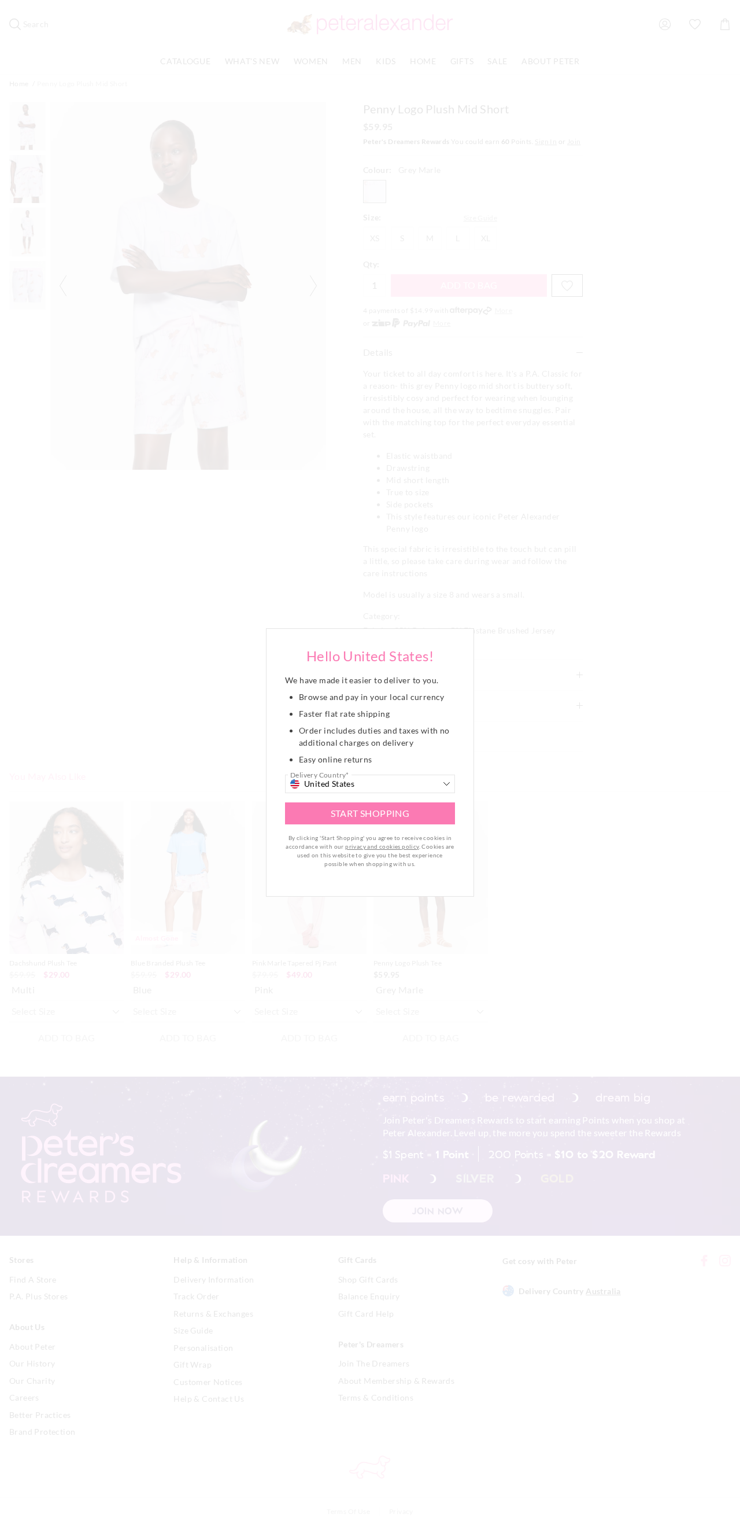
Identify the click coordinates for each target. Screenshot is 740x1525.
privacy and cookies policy (382, 846)
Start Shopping (370, 813)
